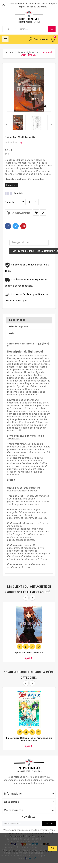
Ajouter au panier (18, 213)
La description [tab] (17, 320)
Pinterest (23, 226)
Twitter (16, 226)
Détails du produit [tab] (19, 326)
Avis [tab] (11, 333)
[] (52, 29)
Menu (5, 39)
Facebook (8, 226)
